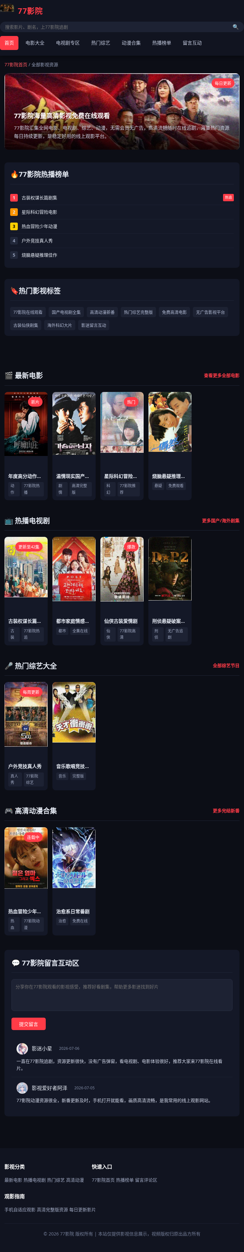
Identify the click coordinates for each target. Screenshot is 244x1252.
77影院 (30, 10)
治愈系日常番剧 (73, 911)
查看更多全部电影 (222, 375)
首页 (9, 42)
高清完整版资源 (52, 1209)
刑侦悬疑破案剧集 (171, 621)
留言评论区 (146, 1180)
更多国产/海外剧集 (221, 520)
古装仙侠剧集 (25, 325)
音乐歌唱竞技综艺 (75, 766)
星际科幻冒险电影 (123, 476)
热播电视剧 (35, 1180)
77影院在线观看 (28, 312)
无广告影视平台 (210, 312)
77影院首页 (15, 64)
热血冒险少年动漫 (27, 911)
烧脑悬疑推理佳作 (171, 476)
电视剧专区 (68, 42)
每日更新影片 (82, 1209)
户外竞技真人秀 (25, 766)
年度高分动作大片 (27, 476)
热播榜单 (161, 42)
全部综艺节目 (226, 665)
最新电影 (13, 1180)
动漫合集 (131, 42)
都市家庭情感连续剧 (77, 621)
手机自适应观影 (20, 1209)
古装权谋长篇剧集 (27, 621)
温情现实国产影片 (75, 476)
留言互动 (192, 42)
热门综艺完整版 (138, 312)
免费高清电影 (174, 312)
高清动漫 (75, 1180)
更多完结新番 (226, 810)
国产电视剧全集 (66, 312)
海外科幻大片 (59, 325)
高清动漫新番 (102, 312)
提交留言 (28, 1024)
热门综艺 (100, 42)
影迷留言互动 (93, 325)
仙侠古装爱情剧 (121, 621)
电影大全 (34, 42)
